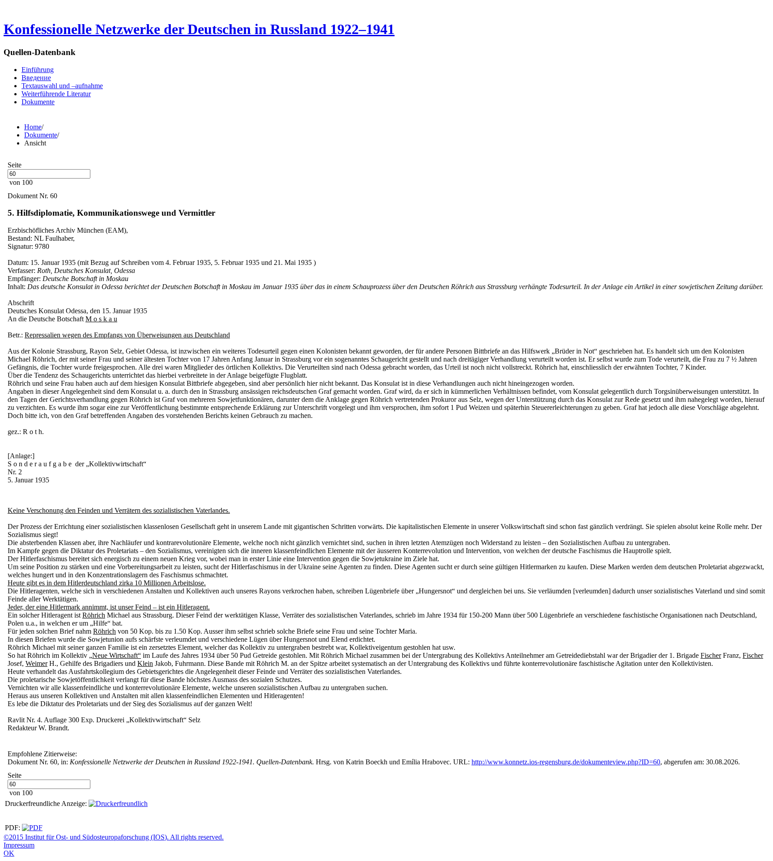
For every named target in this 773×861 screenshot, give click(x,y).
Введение (36, 77)
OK (9, 853)
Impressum (19, 845)
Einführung (37, 69)
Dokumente (38, 102)
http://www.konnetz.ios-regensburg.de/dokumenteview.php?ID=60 (565, 762)
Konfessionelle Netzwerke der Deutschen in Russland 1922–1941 (199, 29)
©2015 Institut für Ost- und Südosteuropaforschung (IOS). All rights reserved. (114, 837)
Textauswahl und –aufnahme (62, 86)
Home (33, 127)
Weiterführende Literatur (56, 94)
